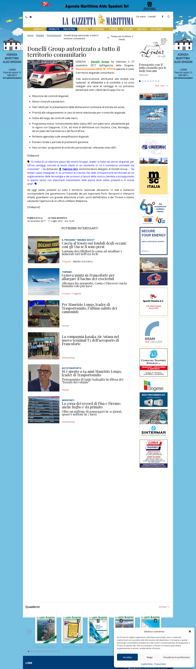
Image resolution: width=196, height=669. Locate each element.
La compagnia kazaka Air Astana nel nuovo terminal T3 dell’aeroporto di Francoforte (90, 340)
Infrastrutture (68, 357)
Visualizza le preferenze (176, 657)
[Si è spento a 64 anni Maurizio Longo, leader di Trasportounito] (43, 377)
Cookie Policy (147, 664)
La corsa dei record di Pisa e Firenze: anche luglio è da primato (91, 405)
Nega (150, 657)
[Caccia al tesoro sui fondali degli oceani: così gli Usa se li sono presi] (43, 249)
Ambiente (38, 29)
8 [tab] (159, 81)
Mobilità (54, 29)
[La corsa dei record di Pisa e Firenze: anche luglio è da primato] (43, 410)
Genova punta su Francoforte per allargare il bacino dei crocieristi (88, 277)
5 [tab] (150, 81)
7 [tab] (156, 81)
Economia (98, 29)
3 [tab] (145, 81)
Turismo (114, 29)
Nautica (142, 29)
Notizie (65, 325)
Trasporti (66, 261)
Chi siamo (141, 16)
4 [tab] (148, 81)
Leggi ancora (153, 71)
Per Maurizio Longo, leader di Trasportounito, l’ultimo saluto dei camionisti (89, 308)
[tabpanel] (153, 71)
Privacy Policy (160, 664)
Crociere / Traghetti (71, 293)
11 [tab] (55, 651)
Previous (29, 631)
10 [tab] (52, 651)
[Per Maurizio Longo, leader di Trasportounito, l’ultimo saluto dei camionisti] (43, 313)
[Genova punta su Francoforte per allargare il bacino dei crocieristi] (43, 281)
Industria (69, 29)
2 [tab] (142, 81)
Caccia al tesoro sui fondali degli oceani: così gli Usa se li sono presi (94, 245)
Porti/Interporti (54, 35)
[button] (189, 631)
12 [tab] (58, 651)
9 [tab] (50, 651)
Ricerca (83, 29)
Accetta (127, 657)
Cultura (128, 29)
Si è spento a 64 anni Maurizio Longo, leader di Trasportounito (92, 373)
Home (30, 35)
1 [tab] (140, 81)
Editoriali (157, 29)
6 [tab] (153, 81)
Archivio (163, 606)
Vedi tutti (159, 85)
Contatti (152, 16)
